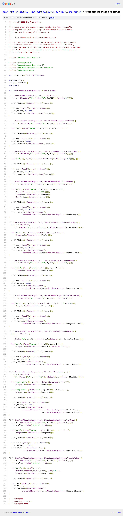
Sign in (118, 4)
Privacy (21, 512)
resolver (78, 11)
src (70, 11)
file (52, 18)
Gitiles (14, 512)
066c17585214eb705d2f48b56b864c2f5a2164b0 (40, 11)
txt (112, 512)
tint (12, 11)
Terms (27, 512)
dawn (5, 11)
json (119, 512)
